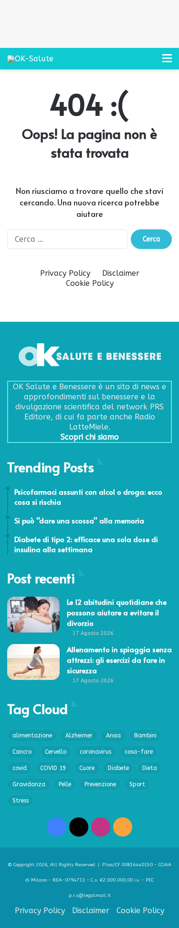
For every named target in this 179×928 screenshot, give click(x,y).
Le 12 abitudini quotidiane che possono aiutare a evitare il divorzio (117, 612)
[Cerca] (150, 62)
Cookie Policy (90, 283)
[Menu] (167, 62)
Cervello (55, 751)
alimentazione (32, 735)
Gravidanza (28, 784)
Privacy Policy (65, 273)
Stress (20, 800)
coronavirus (95, 751)
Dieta (149, 768)
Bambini (145, 735)
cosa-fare (139, 751)
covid (19, 768)
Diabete (118, 768)
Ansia (113, 735)
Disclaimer (120, 273)
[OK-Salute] (30, 59)
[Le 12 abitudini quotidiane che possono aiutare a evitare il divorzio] (33, 615)
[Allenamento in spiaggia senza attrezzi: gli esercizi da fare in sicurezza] (33, 662)
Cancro (22, 751)
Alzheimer (79, 735)
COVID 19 (53, 768)
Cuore (87, 768)
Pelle (65, 784)
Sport (137, 784)
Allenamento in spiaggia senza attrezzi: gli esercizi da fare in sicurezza (119, 659)
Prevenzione (100, 784)
